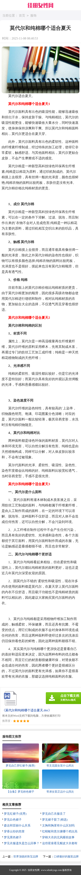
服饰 (33, 15)
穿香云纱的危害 (14, 831)
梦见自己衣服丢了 (54, 813)
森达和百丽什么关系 (17, 825)
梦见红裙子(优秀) (15, 813)
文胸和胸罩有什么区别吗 (58, 825)
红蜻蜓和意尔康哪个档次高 (59, 831)
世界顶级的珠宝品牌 (25, 856)
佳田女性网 (34, 870)
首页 (22, 15)
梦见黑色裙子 (13, 837)
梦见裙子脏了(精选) (55, 819)
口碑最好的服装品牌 (66, 856)
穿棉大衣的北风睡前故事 (58, 837)
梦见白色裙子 (13, 819)
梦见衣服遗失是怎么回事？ (21, 843)
